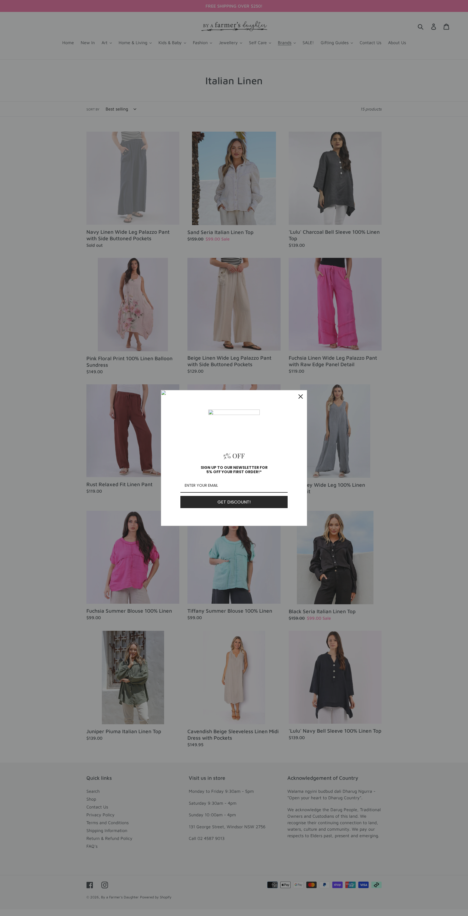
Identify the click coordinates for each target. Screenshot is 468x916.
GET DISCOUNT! (234, 502)
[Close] (300, 396)
